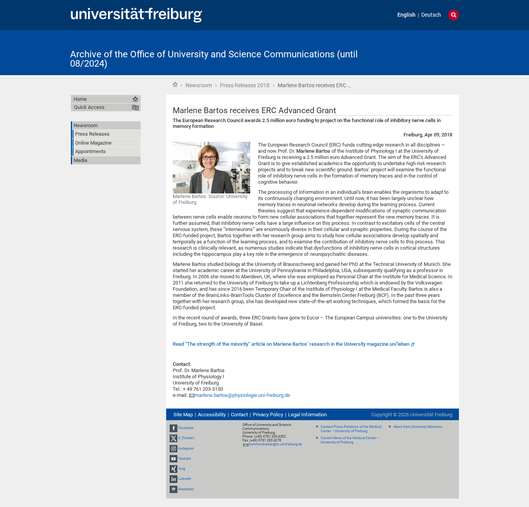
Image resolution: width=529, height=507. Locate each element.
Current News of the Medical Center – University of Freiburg (350, 440)
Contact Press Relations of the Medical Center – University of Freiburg (351, 429)
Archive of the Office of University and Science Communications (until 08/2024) (214, 59)
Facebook (186, 428)
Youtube (184, 458)
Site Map (183, 414)
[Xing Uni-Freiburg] (173, 469)
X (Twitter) (186, 438)
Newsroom (198, 85)
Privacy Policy (268, 414)
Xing (181, 469)
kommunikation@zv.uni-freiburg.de (275, 444)
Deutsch (431, 15)
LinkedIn (184, 479)
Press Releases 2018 (245, 85)
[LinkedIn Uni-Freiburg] (173, 479)
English (406, 15)
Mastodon (186, 489)
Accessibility (212, 414)
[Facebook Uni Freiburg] (173, 428)
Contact (239, 414)
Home (175, 84)
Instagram (186, 448)
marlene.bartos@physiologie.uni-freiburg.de (242, 395)
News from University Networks (417, 427)
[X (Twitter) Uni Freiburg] (173, 438)
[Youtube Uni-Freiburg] (173, 458)
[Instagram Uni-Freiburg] (173, 448)
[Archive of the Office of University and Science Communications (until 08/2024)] (421, 52)
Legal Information (307, 414)
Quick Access (89, 107)
